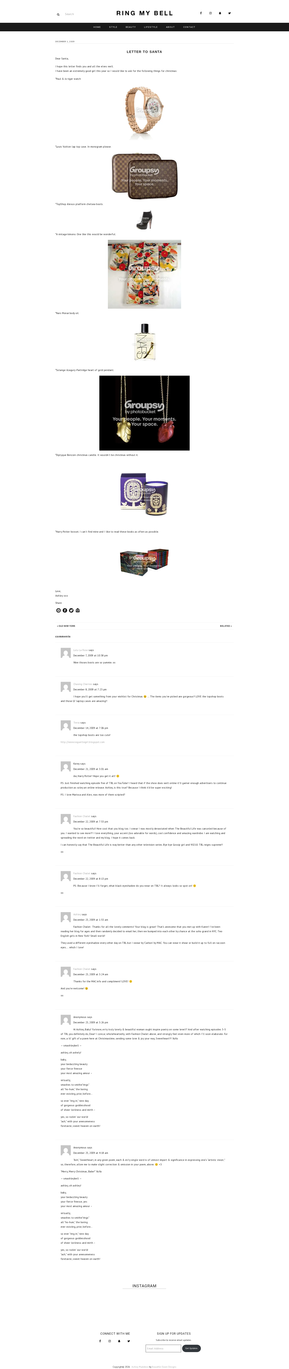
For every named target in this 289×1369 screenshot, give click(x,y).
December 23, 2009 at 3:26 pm (90, 1022)
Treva (76, 722)
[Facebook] (65, 610)
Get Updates (191, 1348)
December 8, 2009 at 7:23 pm (90, 689)
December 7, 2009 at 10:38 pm (90, 655)
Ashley (77, 914)
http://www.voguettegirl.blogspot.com (83, 742)
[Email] (77, 610)
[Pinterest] (58, 610)
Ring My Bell (144, 13)
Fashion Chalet (81, 816)
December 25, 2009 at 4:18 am (90, 1152)
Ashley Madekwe (140, 1366)
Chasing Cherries (82, 684)
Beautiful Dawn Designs (164, 1366)
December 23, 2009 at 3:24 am (90, 974)
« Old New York (66, 626)
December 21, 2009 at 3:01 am (90, 769)
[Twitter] (71, 610)
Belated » (226, 626)
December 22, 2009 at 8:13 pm (90, 878)
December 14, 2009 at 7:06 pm (90, 728)
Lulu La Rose (80, 650)
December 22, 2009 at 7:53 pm (90, 821)
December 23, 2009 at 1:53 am (90, 919)
